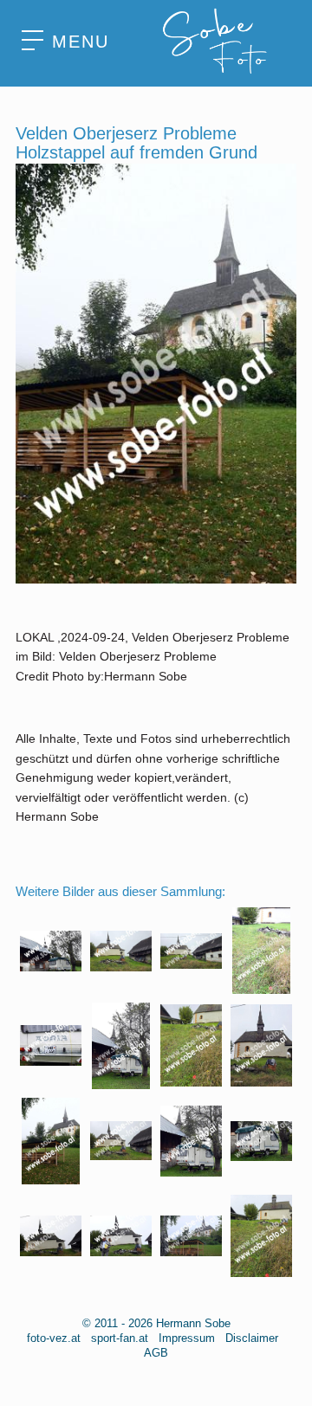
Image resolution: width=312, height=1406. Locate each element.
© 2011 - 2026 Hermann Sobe (156, 1323)
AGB (156, 1352)
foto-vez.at (54, 1338)
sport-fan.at (119, 1338)
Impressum (187, 1338)
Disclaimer (251, 1338)
